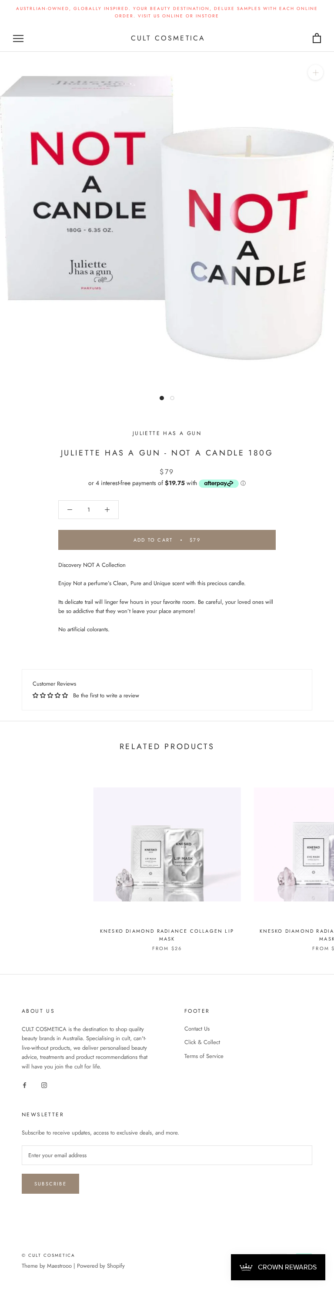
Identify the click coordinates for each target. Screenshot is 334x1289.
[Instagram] (44, 1084)
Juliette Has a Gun (167, 433)
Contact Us (197, 1029)
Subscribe (50, 1183)
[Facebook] (24, 1084)
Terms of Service (204, 1056)
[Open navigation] (18, 38)
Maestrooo (59, 1266)
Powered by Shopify (101, 1266)
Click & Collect (202, 1042)
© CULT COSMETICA (48, 1255)
